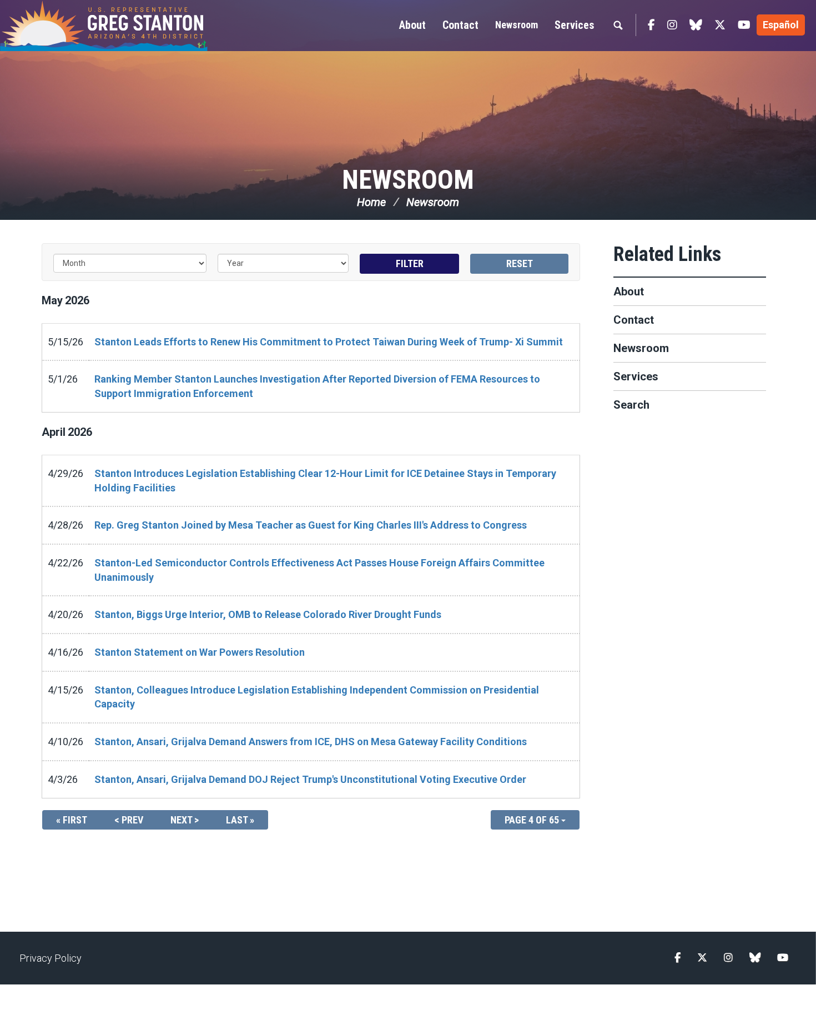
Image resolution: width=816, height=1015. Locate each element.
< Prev (128, 820)
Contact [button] (460, 25)
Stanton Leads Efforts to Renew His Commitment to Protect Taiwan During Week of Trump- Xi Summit (328, 342)
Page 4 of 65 (533, 820)
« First (71, 820)
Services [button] (575, 25)
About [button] (412, 25)
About (628, 291)
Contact (633, 319)
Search (631, 404)
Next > (184, 820)
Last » (240, 820)
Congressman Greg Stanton (130, 25)
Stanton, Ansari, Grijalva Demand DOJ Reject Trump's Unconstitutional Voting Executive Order (310, 779)
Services (635, 376)
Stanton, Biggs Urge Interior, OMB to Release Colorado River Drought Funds (267, 614)
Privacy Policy (50, 958)
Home (371, 202)
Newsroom (516, 25)
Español (781, 25)
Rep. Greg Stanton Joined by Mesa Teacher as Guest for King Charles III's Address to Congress (310, 525)
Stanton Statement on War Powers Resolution (199, 652)
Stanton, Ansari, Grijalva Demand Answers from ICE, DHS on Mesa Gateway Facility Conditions (310, 741)
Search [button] (618, 25)
